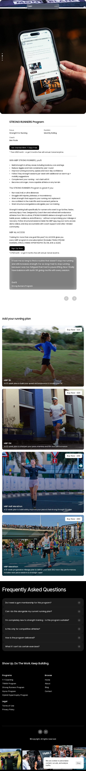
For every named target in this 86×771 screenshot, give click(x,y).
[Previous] (66, 298)
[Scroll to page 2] (2, 56)
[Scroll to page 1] (2, 54)
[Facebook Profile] (46, 732)
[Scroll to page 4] (2, 60)
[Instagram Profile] (40, 732)
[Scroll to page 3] (2, 58)
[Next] (74, 298)
